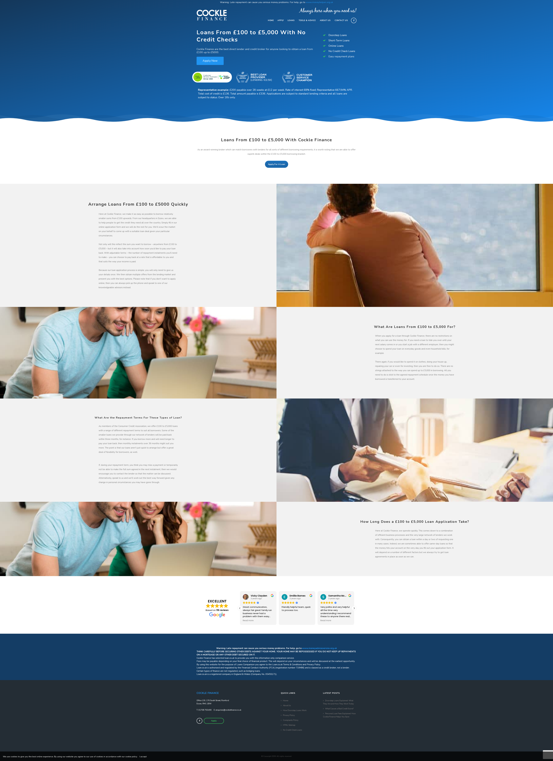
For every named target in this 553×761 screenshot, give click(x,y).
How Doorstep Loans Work (294, 710)
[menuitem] (270, 20)
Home (271, 20)
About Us (325, 20)
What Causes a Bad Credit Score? (339, 708)
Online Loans (336, 46)
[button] (354, 608)
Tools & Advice (307, 20)
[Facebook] (354, 20)
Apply (281, 20)
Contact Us (341, 20)
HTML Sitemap (289, 725)
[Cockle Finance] (212, 14)
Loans (291, 20)
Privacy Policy (289, 715)
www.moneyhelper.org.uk (319, 2)
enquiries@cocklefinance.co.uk (228, 710)
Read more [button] (287, 620)
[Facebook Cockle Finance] (199, 721)
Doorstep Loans (337, 35)
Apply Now (210, 61)
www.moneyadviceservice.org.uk (319, 648)
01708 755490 (205, 710)
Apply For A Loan (276, 164)
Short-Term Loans (339, 40)
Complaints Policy (290, 720)
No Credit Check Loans (341, 51)
